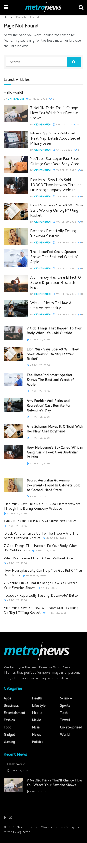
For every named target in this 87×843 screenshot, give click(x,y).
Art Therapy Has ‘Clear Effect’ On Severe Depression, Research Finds (56, 282)
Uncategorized (71, 727)
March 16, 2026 (55, 538)
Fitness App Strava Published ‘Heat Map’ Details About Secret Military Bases (55, 138)
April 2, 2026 (63, 124)
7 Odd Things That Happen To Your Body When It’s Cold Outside (54, 330)
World (65, 734)
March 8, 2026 (38, 496)
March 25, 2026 (65, 314)
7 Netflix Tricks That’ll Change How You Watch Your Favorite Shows (54, 112)
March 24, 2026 (39, 339)
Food (7, 727)
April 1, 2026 (63, 149)
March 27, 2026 (65, 268)
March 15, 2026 (39, 416)
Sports (65, 705)
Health (37, 698)
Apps (7, 698)
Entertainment (14, 712)
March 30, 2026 (65, 196)
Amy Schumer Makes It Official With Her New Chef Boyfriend (55, 429)
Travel (65, 719)
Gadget (9, 734)
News (36, 734)
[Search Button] (74, 62)
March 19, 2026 (39, 437)
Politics (37, 741)
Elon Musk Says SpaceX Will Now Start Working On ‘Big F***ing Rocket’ (56, 210)
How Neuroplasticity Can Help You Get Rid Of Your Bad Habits (43, 573)
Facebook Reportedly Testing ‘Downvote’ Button (53, 233)
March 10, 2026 (39, 463)
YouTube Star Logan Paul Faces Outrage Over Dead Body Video (54, 161)
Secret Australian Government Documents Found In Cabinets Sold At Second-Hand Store (53, 485)
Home (8, 17)
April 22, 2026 (38, 98)
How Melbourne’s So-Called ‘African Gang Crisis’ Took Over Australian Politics (55, 452)
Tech (64, 712)
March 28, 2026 (65, 242)
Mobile (37, 712)
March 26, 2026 (65, 294)
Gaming (9, 741)
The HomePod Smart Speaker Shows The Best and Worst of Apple (54, 256)
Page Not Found (27, 17)
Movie (36, 719)
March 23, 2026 (35, 575)
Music (36, 727)
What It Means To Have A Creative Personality (50, 305)
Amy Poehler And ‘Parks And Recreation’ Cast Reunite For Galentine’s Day (49, 405)
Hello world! (13, 92)
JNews (19, 827)
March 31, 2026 (65, 170)
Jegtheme (23, 832)
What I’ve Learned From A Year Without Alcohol (41, 558)
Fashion (9, 719)
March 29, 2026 (65, 221)
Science (66, 698)
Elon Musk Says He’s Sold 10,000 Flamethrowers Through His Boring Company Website (55, 184)
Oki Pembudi (15, 98)
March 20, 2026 (16, 563)
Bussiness (11, 705)
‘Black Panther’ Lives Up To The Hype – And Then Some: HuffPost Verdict (42, 536)
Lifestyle (39, 705)
